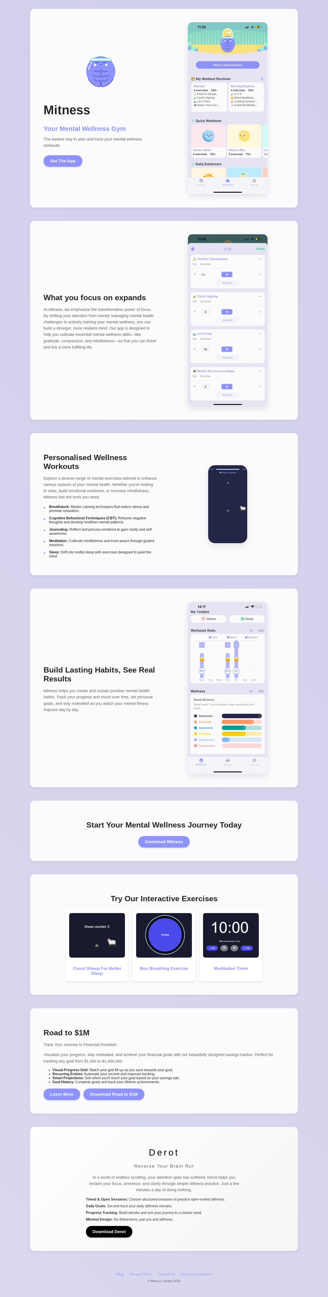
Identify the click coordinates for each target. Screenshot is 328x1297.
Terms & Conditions (195, 1274)
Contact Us (166, 1274)
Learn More (61, 1094)
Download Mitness (164, 841)
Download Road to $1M (114, 1094)
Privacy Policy (140, 1274)
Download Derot (109, 1231)
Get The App (63, 161)
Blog (120, 1274)
